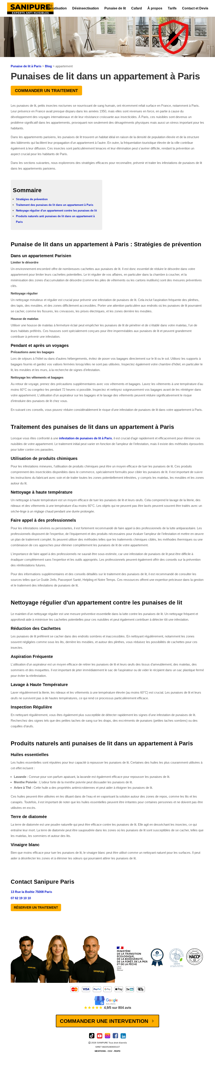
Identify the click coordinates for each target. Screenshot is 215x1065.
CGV (110, 1051)
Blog (48, 66)
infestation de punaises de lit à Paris (85, 438)
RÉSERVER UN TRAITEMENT (36, 907)
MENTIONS (100, 1051)
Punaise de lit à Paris (26, 66)
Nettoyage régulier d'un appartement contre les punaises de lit (56, 210)
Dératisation (57, 8)
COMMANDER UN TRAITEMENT (46, 90)
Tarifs (172, 8)
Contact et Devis (195, 8)
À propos (154, 8)
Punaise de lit (115, 8)
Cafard (136, 8)
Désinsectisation (85, 8)
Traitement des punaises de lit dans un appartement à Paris (54, 204)
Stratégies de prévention (32, 199)
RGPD (117, 1051)
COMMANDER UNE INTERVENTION (104, 1021)
